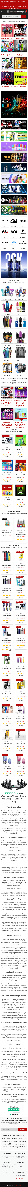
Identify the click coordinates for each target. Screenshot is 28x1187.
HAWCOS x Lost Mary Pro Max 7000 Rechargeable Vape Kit (21, 718)
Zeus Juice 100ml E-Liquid (10, 532)
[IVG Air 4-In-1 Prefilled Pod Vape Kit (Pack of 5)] (7, 709)
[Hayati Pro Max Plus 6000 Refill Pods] (7, 631)
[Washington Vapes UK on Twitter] (19, 1178)
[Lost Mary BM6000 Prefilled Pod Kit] (7, 490)
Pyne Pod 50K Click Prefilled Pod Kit (21, 590)
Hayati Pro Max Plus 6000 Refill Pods (7, 640)
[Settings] (23, 11)
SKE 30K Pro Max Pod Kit (21, 449)
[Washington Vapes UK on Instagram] (22, 1178)
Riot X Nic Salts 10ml (7, 743)
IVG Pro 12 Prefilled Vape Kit (7, 449)
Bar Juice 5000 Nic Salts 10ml (7, 474)
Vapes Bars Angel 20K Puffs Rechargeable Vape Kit (7, 693)
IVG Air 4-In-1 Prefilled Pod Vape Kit (7, 565)
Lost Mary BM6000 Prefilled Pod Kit (7, 499)
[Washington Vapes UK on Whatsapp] (24, 1178)
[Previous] (3, 264)
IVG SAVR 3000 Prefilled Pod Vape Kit (21, 565)
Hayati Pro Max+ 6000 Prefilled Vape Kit (7, 668)
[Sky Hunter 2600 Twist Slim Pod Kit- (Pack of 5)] (20, 631)
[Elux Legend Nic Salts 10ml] (20, 465)
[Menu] (1, 12)
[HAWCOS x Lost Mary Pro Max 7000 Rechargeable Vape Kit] (20, 709)
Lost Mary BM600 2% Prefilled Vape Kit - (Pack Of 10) (7, 768)
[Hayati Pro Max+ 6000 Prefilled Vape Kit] (7, 659)
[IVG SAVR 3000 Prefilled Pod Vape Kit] (20, 556)
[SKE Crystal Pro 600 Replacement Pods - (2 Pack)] (20, 734)
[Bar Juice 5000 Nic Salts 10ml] (7, 465)
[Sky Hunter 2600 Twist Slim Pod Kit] (7, 581)
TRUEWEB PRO (17, 1185)
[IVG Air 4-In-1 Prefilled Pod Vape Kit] (7, 556)
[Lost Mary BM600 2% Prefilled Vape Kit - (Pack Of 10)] (7, 759)
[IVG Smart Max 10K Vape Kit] (20, 684)
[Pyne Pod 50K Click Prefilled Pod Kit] (20, 581)
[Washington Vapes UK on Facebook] (16, 1178)
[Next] (25, 264)
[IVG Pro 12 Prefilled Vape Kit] (7, 440)
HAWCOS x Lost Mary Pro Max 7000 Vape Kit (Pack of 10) (21, 668)
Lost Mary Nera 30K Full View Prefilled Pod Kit (7, 615)
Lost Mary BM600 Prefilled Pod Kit (21, 768)
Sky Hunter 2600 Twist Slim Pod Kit (7, 590)
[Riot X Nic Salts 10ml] (7, 734)
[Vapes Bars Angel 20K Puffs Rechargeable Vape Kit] (7, 684)
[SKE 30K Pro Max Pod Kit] (20, 440)
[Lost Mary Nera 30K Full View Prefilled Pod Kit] (7, 606)
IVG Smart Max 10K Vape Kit (21, 693)
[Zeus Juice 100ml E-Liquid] (9, 523)
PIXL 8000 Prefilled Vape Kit (21, 499)
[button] (25, 11)
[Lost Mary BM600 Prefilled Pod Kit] (20, 759)
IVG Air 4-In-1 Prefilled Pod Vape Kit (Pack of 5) (7, 718)
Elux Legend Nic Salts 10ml (21, 474)
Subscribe (22, 1129)
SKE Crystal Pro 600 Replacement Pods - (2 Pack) (21, 743)
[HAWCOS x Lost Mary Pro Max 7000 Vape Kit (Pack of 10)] (20, 659)
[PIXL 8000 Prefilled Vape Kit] (20, 490)
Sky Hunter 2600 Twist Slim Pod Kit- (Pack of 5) (21, 640)
